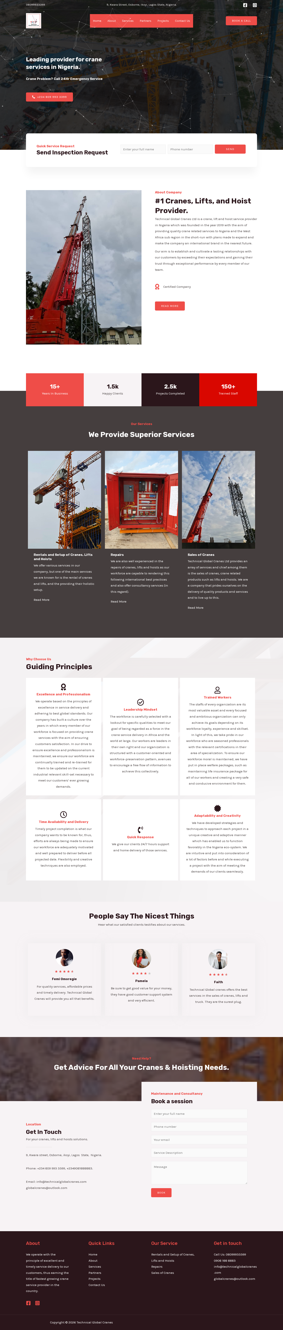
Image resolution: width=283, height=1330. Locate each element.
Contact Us (182, 21)
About (111, 21)
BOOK (161, 1192)
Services (128, 21)
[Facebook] (245, 5)
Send (230, 149)
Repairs (156, 1266)
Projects (163, 21)
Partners (145, 21)
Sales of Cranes (162, 1273)
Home (97, 21)
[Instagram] (255, 5)
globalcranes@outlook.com (234, 1279)
